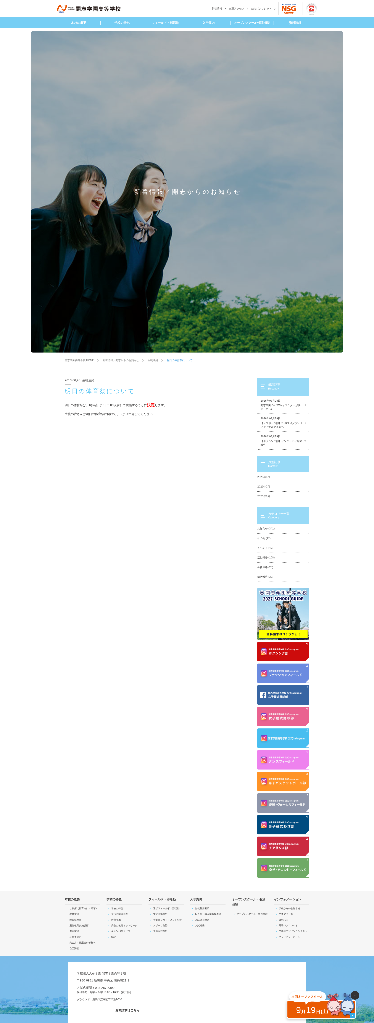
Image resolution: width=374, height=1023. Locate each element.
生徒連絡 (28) (265, 567)
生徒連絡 (153, 360)
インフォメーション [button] (287, 899)
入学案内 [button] (209, 22)
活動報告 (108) (266, 557)
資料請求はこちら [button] (127, 1010)
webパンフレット (261, 8)
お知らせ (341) (266, 528)
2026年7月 (263, 486)
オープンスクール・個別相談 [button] (248, 902)
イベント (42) (265, 547)
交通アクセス (236, 8)
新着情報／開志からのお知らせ (121, 360)
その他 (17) (264, 538)
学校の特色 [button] (122, 22)
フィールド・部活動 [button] (165, 22)
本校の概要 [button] (78, 22)
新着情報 (217, 8)
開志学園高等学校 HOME (79, 360)
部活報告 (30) (265, 576)
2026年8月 (263, 477)
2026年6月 (263, 496)
